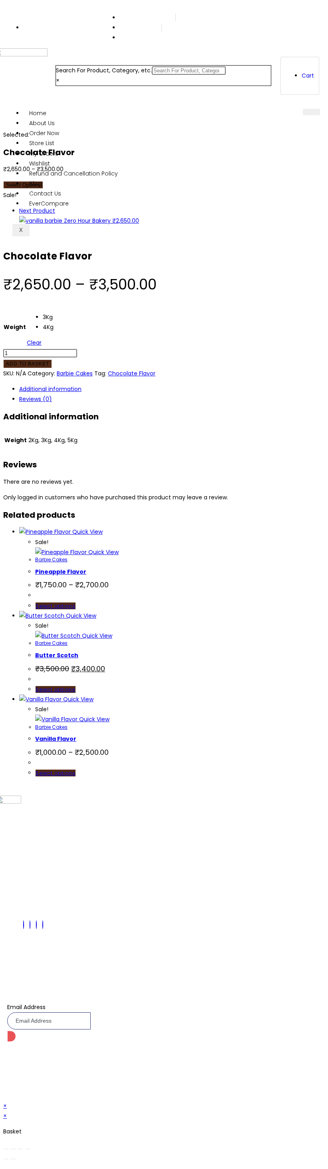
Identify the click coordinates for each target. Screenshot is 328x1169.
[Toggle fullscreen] (13, 1149)
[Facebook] (23, 924)
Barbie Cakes (75, 373)
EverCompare (49, 203)
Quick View (87, 532)
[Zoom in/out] (6, 1149)
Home (37, 113)
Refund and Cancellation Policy (73, 174)
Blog (35, 184)
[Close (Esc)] (27, 1149)
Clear (34, 343)
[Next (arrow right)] (13, 1159)
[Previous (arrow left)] (6, 1159)
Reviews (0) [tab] (35, 399)
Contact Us (45, 193)
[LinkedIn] (36, 924)
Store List (41, 143)
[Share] (20, 1149)
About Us (42, 123)
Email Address (26, 1007)
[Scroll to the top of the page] (5, 1095)
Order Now (44, 133)
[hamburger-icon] (311, 112)
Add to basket (27, 364)
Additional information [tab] (50, 389)
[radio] (48, 317)
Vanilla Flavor (55, 739)
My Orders (43, 154)
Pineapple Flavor (60, 572)
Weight (15, 327)
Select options (56, 605)
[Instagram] (42, 924)
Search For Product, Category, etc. (104, 70)
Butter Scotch (56, 655)
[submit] (11, 1036)
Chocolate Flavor (131, 373)
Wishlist (39, 164)
